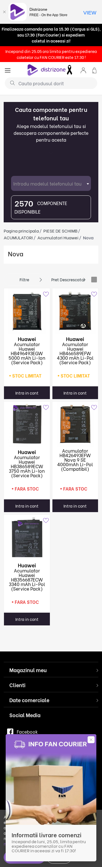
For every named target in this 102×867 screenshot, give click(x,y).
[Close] (4, 12)
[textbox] (51, 183)
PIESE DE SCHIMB (60, 230)
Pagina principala (21, 230)
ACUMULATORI (18, 237)
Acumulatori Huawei (57, 237)
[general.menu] (7, 70)
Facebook (27, 731)
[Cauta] (10, 82)
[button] (83, 70)
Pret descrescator (68, 279)
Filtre (24, 279)
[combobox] (51, 183)
